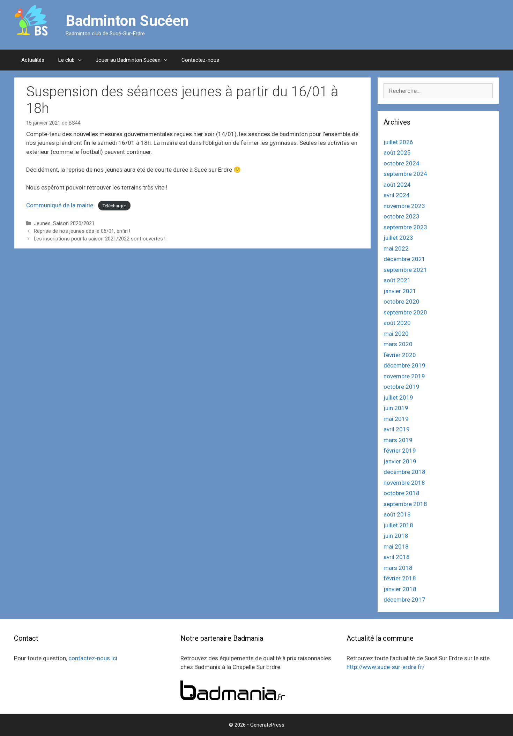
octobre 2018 (401, 493)
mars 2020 (398, 344)
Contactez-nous (200, 60)
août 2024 (397, 184)
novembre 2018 (404, 482)
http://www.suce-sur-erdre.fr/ (386, 666)
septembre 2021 (405, 269)
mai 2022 (396, 248)
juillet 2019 (398, 397)
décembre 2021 (404, 258)
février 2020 (400, 354)
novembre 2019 (404, 376)
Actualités (32, 60)
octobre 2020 (401, 301)
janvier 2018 (400, 589)
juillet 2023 (398, 237)
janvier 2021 (400, 291)
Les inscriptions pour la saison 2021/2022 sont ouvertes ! (99, 239)
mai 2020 (396, 333)
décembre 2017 (404, 599)
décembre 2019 (404, 365)
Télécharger (114, 205)
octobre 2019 (401, 386)
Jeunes (42, 223)
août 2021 (397, 280)
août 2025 (397, 152)
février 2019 (400, 450)
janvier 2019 (400, 461)
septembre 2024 (405, 173)
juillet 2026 (398, 142)
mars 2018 (398, 567)
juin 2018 (396, 535)
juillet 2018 (398, 525)
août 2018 (397, 514)
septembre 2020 (405, 312)
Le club (66, 60)
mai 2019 (396, 418)
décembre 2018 (404, 471)
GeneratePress (267, 725)
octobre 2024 (401, 163)
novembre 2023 (404, 205)
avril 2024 (397, 195)
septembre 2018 (405, 503)
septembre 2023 (405, 227)
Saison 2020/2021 (74, 223)
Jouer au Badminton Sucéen (128, 60)
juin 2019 (396, 407)
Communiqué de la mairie (60, 205)
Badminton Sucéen (127, 20)
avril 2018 (397, 556)
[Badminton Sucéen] (31, 20)
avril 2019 (397, 429)
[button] (82, 60)
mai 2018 (396, 546)
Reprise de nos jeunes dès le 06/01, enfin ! (82, 231)
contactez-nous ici (92, 658)
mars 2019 (398, 440)
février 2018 (400, 578)
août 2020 (397, 322)
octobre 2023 (401, 216)
